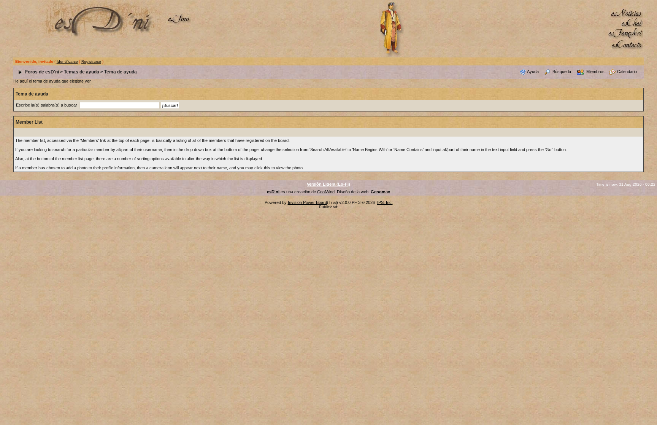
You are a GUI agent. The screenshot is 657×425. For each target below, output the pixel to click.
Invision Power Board (307, 202)
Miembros (595, 72)
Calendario (627, 72)
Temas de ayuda (81, 72)
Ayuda (533, 72)
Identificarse (67, 61)
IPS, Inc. (385, 202)
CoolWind (326, 191)
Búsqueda (561, 72)
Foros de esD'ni (42, 72)
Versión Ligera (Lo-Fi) (328, 184)
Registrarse (91, 61)
